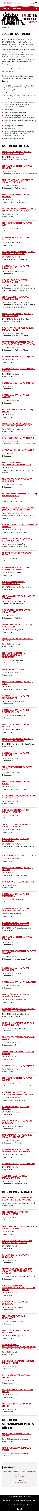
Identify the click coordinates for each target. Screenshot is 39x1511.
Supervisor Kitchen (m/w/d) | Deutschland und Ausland (17, 1199)
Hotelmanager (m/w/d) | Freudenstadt (15, 697)
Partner (22, 1505)
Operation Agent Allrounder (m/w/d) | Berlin (18, 329)
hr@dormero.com (20, 1482)
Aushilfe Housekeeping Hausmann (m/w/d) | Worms (17, 1093)
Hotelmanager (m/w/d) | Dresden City (15, 267)
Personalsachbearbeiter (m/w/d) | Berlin (15, 1213)
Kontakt (29, 1505)
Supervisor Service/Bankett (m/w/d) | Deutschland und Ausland (17, 1271)
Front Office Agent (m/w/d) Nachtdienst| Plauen (17, 153)
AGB (13, 1501)
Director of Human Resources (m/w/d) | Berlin (18, 1362)
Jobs (33, 1501)
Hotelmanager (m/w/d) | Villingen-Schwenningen (15, 924)
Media (28, 1501)
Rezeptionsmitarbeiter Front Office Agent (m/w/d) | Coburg (18, 343)
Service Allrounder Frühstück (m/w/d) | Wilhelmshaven (18, 509)
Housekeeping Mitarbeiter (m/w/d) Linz (16, 611)
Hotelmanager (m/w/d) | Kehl (18, 356)
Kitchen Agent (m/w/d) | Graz (18, 882)
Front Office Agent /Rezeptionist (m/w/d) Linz (16, 463)
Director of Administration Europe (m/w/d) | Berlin (17, 1242)
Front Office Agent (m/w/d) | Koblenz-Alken (17, 315)
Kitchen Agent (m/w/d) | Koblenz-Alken (15, 281)
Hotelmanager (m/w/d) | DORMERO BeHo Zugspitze (15, 568)
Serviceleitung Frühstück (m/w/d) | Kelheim (16, 825)
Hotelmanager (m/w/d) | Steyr (18, 383)
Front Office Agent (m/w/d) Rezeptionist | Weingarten (17, 425)
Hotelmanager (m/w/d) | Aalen (19, 982)
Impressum (6, 1501)
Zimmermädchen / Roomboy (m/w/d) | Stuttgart (17, 1136)
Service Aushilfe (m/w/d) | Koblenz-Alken (16, 298)
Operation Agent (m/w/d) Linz (18, 450)
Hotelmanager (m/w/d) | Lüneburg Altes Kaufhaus (16, 1150)
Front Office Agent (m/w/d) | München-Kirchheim (17, 740)
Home (4, 27)
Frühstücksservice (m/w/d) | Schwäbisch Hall (17, 995)
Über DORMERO (13, 1505)
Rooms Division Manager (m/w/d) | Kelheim (15, 811)
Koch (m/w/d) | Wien (13, 669)
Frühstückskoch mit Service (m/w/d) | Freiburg (17, 181)
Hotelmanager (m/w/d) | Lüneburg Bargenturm (15, 909)
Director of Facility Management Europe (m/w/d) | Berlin (18, 1288)
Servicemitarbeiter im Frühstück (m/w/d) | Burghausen (13, 655)
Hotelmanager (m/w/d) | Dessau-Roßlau (15, 711)
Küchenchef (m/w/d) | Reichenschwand (13, 583)
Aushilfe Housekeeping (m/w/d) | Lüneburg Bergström (19, 1010)
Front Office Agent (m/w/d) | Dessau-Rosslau (17, 540)
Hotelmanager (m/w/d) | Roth (18, 1164)
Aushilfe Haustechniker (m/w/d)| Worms (15, 1177)
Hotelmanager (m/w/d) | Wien (18, 1066)
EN (33, 3)
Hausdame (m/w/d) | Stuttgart (19, 855)
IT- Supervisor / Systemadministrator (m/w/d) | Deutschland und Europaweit (19, 1347)
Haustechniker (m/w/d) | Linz (18, 438)
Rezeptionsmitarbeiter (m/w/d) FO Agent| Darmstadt (19, 253)
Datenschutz (20, 1501)
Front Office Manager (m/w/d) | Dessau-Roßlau (19, 1024)
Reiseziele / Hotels (20, 9)
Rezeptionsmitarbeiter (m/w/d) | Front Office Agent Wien (19, 210)
